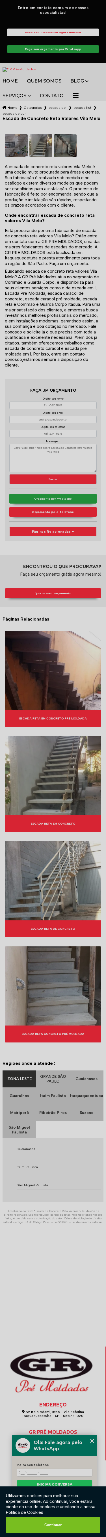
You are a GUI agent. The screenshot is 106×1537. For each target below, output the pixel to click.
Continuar (53, 1525)
